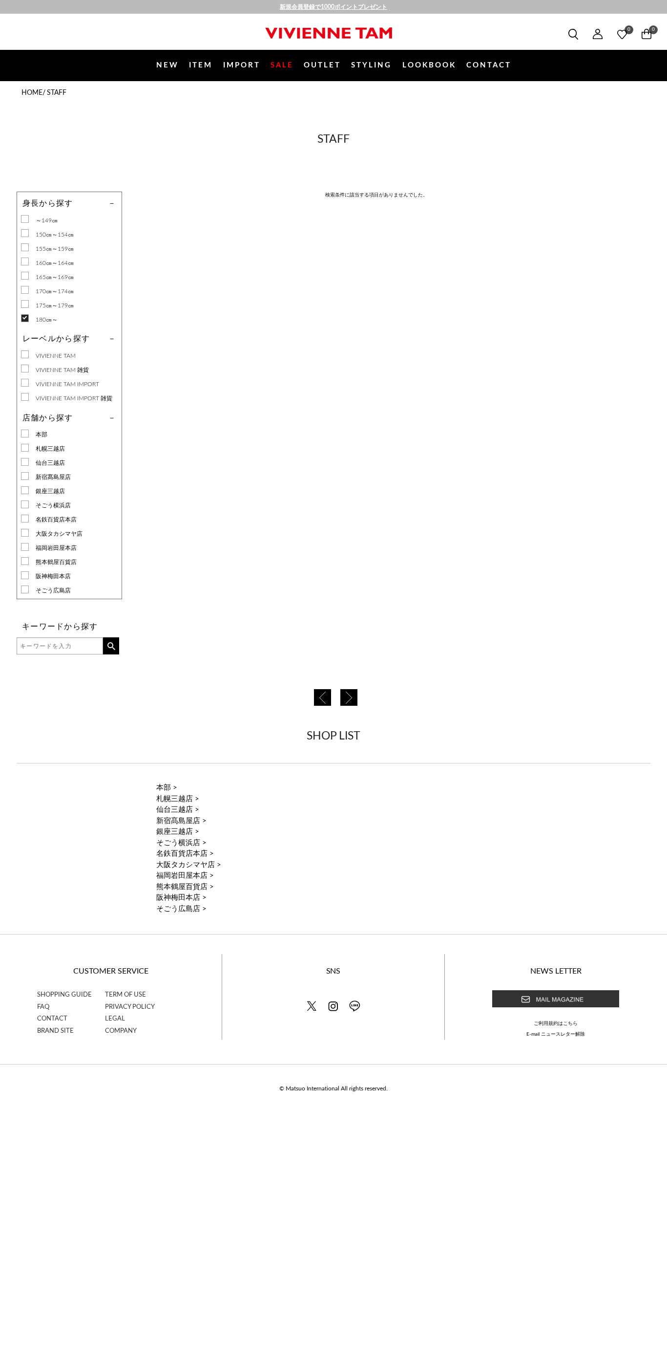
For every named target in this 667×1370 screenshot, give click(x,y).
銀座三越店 (50, 491)
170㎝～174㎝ (55, 291)
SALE (282, 65)
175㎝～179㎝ (55, 305)
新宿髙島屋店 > (181, 821)
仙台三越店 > (177, 809)
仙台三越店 (50, 463)
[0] (622, 34)
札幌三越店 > (177, 799)
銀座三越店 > (177, 831)
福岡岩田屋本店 (56, 548)
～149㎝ (47, 220)
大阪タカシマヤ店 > (188, 865)
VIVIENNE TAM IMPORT (67, 384)
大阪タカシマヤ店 (59, 534)
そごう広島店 (53, 590)
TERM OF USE (125, 995)
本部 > (166, 787)
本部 (41, 434)
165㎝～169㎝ (55, 277)
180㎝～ (47, 320)
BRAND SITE (55, 1031)
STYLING (371, 65)
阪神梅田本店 (53, 576)
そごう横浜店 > (181, 843)
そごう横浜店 (53, 505)
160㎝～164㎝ (55, 263)
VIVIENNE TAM (56, 356)
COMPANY (121, 1031)
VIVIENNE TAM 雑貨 (62, 370)
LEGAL (115, 1019)
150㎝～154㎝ (55, 235)
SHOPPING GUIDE (64, 995)
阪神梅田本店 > (181, 897)
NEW (167, 65)
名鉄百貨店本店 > (185, 853)
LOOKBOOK (429, 65)
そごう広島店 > (181, 909)
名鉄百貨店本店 (56, 519)
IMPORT (241, 65)
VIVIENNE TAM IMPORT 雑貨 (74, 398)
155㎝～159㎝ (55, 249)
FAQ (43, 1007)
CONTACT (488, 65)
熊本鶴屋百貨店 (56, 562)
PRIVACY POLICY (130, 1007)
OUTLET (322, 65)
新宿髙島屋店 (53, 477)
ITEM (200, 65)
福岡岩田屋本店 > (185, 875)
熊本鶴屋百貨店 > (185, 887)
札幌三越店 (50, 449)
